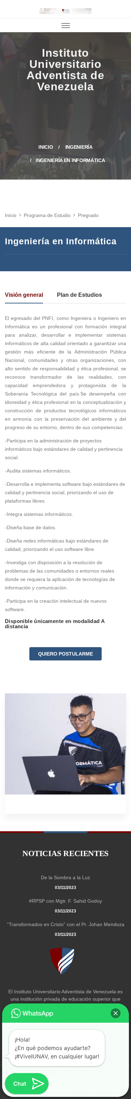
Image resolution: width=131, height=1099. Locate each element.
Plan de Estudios (79, 295)
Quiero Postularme (65, 654)
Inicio (11, 58)
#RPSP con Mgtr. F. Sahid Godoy (65, 901)
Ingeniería (79, 147)
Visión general (24, 295)
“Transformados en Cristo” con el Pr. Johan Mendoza (65, 924)
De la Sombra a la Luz (65, 877)
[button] (116, 1013)
